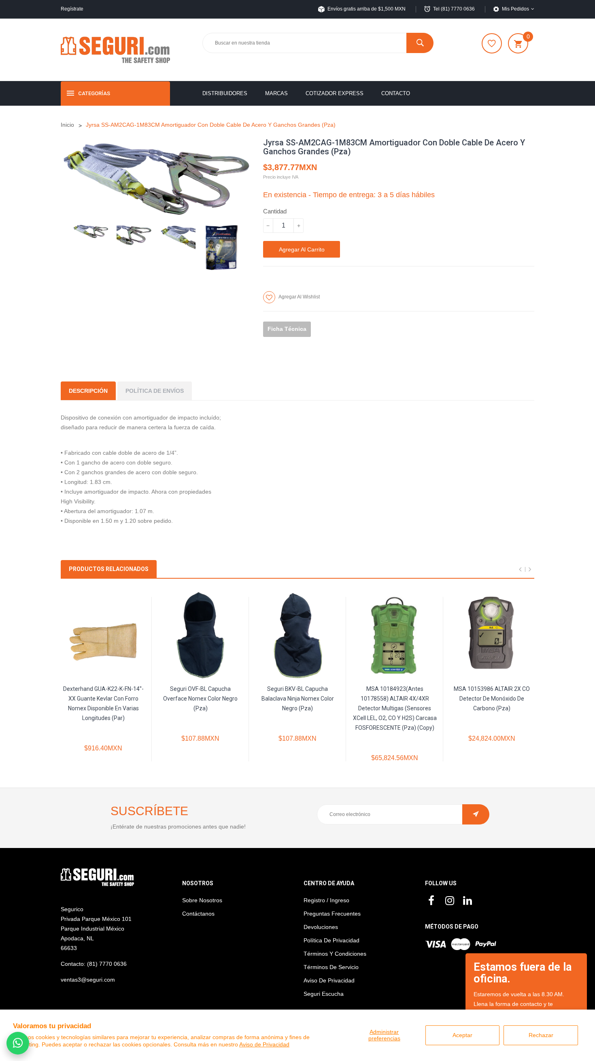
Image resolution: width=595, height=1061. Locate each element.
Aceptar (462, 1035)
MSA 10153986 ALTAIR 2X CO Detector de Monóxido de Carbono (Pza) (492, 699)
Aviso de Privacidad (264, 1044)
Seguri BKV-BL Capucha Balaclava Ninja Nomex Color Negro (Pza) (297, 699)
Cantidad (275, 211)
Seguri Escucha (324, 994)
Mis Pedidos (515, 9)
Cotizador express (334, 93)
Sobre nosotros (202, 900)
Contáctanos (198, 913)
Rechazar (541, 1035)
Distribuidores (224, 93)
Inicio (67, 124)
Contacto (395, 93)
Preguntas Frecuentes (332, 913)
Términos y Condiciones (335, 953)
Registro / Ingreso (326, 900)
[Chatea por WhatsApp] (17, 1043)
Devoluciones (321, 927)
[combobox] (317, 43)
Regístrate (72, 9)
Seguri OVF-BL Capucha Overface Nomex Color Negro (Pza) (200, 699)
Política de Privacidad (331, 940)
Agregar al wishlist (299, 297)
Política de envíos (154, 391)
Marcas (276, 93)
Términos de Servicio (331, 967)
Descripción (88, 391)
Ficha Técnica (287, 329)
